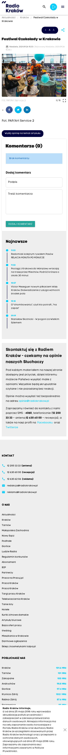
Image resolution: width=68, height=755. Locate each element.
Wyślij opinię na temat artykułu (22, 133)
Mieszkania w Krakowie (15, 636)
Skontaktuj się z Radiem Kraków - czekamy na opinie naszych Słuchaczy (34, 356)
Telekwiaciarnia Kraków (16, 599)
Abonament (9, 562)
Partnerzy (7, 573)
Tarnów (6, 525)
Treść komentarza (20, 194)
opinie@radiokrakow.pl (33, 401)
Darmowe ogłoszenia (14, 641)
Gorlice (6, 546)
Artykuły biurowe (11, 620)
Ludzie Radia (9, 551)
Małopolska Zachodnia (15, 530)
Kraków (24, 17)
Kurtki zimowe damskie (15, 615)
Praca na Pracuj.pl (12, 578)
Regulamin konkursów (15, 557)
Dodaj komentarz (20, 223)
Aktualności (9, 17)
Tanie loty (7, 604)
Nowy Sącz (8, 536)
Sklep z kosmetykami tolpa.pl (19, 646)
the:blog (6, 631)
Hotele (5, 609)
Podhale (7, 541)
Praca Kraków (10, 583)
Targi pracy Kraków (13, 594)
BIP (4, 567)
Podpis (12, 182)
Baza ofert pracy (12, 625)
